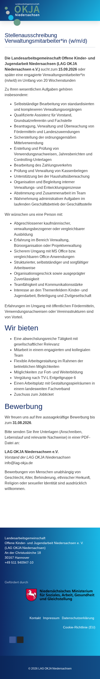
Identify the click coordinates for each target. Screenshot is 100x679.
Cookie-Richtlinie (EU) (79, 627)
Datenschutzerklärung (78, 618)
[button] (91, 10)
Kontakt (35, 618)
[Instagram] (20, 640)
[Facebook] (12, 640)
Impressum (51, 618)
